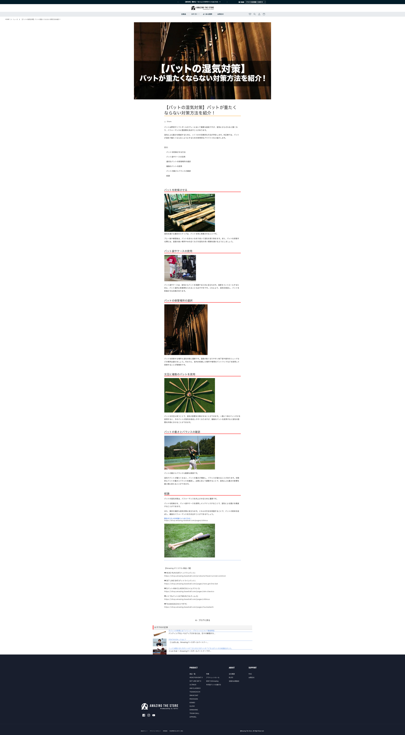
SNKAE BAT (194, 695)
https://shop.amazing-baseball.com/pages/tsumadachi (189, 607)
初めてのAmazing (212, 681)
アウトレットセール (212, 677)
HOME (7, 19)
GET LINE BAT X (195, 681)
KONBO (192, 702)
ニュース (15, 19)
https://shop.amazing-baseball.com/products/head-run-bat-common (195, 576)
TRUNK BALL (194, 713)
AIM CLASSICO (195, 688)
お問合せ (251, 677)
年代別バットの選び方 (213, 684)
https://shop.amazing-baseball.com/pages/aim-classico (189, 591)
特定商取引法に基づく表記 (176, 731)
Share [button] (169, 121)
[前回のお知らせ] (178, 2)
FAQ (250, 674)
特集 (207, 674)
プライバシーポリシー (155, 731)
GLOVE (192, 706)
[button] (194, 14)
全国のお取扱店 (234, 681)
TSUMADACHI (195, 692)
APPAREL (193, 717)
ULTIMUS (193, 684)
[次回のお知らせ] (227, 2)
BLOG (231, 677)
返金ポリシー (144, 731)
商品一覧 (192, 674)
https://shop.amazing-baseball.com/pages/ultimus (187, 599)
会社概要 (232, 674)
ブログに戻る (204, 620)
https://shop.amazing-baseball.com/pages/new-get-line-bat (191, 584)
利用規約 (165, 731)
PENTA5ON (194, 699)
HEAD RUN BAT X (196, 677)
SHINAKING (194, 710)
